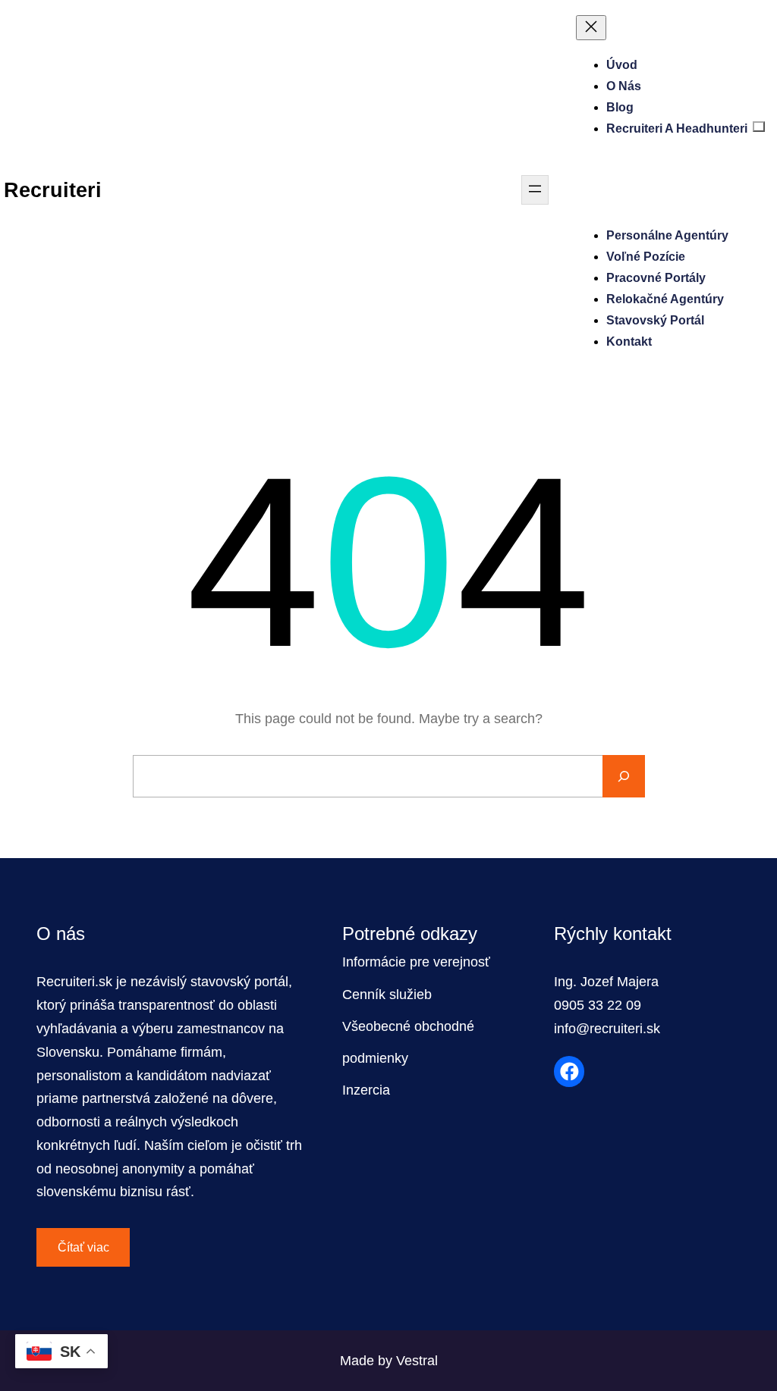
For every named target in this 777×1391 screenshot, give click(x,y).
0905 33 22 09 (597, 1005)
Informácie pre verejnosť (416, 962)
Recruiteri (53, 190)
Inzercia (366, 1090)
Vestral (417, 1360)
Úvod (621, 64)
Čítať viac (83, 1247)
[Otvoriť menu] (535, 190)
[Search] (623, 776)
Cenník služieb (387, 994)
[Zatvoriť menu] (591, 27)
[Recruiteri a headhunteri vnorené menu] (759, 126)
